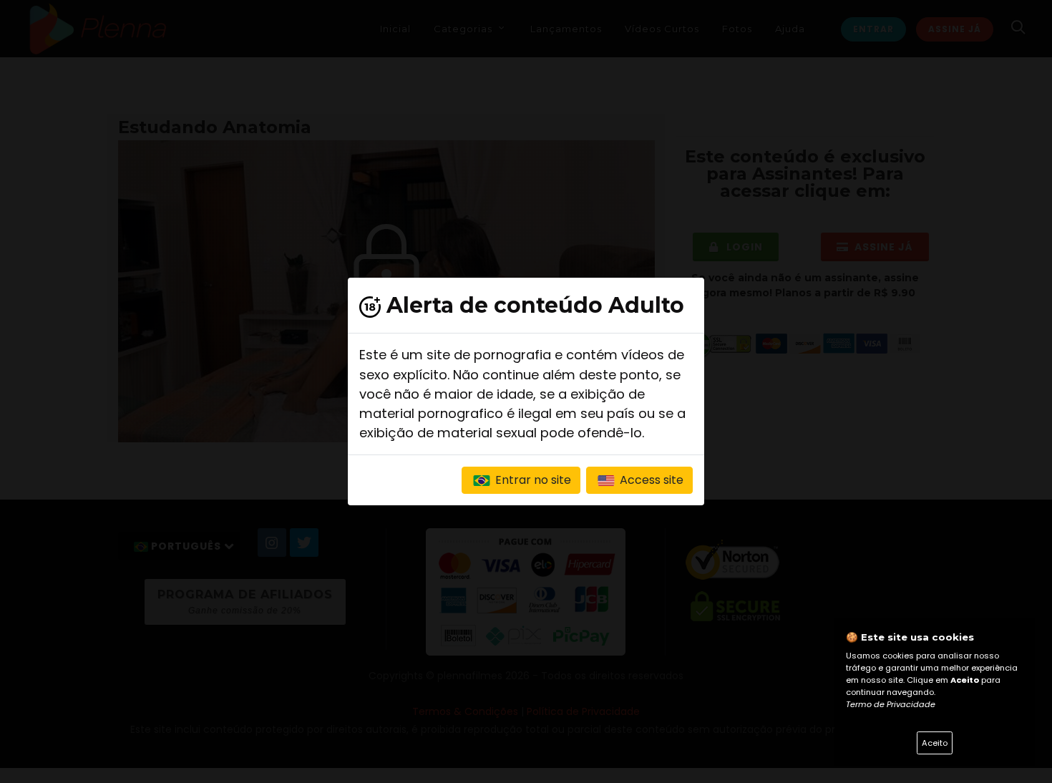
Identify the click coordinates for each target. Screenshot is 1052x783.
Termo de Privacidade (890, 704)
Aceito (935, 743)
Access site (650, 480)
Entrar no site (531, 480)
